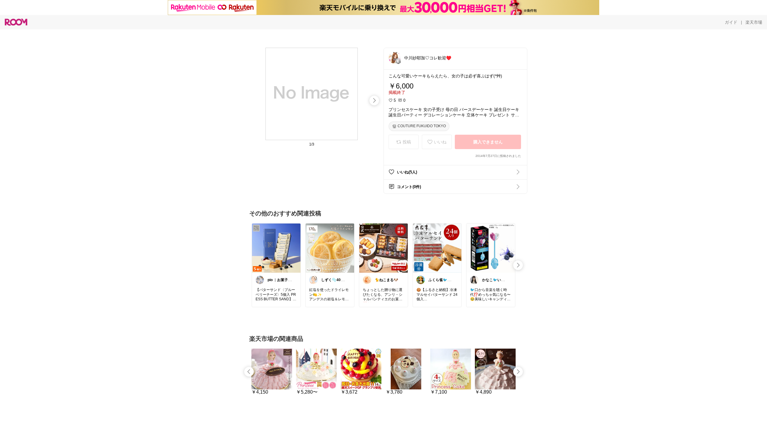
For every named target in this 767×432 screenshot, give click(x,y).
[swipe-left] (249, 371)
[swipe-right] (374, 100)
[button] (395, 58)
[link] (276, 248)
